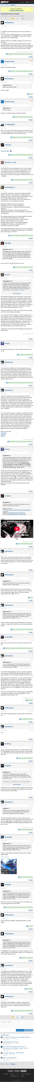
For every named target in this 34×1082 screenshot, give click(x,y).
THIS (2, 151)
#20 (32, 711)
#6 (32, 166)
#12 (32, 393)
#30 (32, 1000)
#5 (32, 148)
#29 (32, 969)
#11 (32, 365)
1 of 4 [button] (12, 18)
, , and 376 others (20, 53)
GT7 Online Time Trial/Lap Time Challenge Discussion (16, 1037)
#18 (32, 640)
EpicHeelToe (6, 455)
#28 (32, 937)
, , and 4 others (20, 382)
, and (25, 543)
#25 (32, 840)
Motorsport (5, 1055)
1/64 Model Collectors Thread (10, 1042)
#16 (32, 578)
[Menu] (5, 2)
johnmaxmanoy (7, 85)
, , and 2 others (24, 117)
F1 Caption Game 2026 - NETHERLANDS (13, 1052)
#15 (32, 554)
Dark (17, 1071)
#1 (32, 26)
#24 (32, 805)
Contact (6, 1074)
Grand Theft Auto (6, 1060)
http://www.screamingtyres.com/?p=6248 (16, 514)
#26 (32, 888)
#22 (32, 747)
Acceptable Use (14, 1076)
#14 (32, 499)
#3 (32, 105)
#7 (32, 191)
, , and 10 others (23, 137)
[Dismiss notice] (31, 9)
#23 (32, 769)
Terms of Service (26, 1074)
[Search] (32, 1)
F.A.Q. (18, 1074)
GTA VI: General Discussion (10, 1057)
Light (11, 1071)
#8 (32, 246)
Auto (24, 1071)
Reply (31, 56)
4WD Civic (3, 434)
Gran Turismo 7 (6, 1039)
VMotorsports (5, 16)
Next (17, 18)
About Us (12, 1074)
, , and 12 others (21, 441)
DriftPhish (5, 808)
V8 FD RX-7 (4, 433)
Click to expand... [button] (17, 293)
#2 (32, 82)
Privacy (22, 1076)
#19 (32, 659)
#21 (32, 730)
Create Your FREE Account (16, 10)
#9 (32, 278)
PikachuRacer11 (7, 281)
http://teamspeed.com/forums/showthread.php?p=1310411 (16, 510)
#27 (32, 918)
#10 (32, 347)
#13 (32, 452)
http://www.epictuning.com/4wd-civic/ (16, 512)
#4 (32, 128)
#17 (32, 608)
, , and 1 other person (23, 629)
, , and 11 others (22, 71)
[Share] (30, 26)
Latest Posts (5, 1035)
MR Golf (3, 436)
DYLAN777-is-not (7, 249)
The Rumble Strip (6, 1044)
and (26, 354)
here (23, 560)
